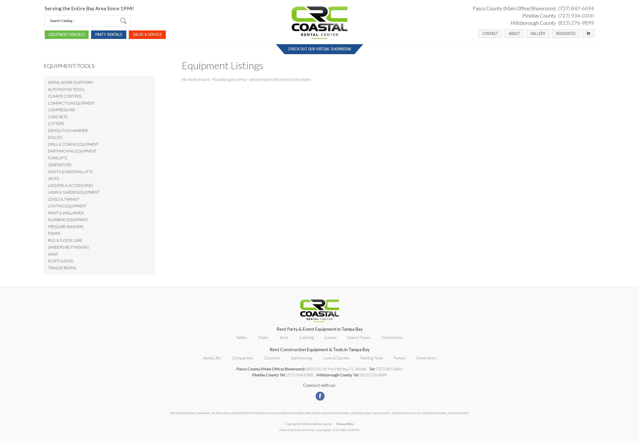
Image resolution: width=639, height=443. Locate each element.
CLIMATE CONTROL (65, 96)
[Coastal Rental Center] (319, 22)
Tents (284, 337)
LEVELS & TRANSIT (63, 199)
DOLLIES (55, 137)
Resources (566, 33)
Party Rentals (108, 34)
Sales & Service (147, 34)
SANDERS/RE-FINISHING (68, 247)
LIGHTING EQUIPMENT (67, 206)
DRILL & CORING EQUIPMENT (73, 144)
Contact (490, 33)
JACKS (53, 178)
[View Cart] (588, 33)
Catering (306, 337)
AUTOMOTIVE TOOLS (66, 89)
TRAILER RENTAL (62, 268)
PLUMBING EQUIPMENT (68, 219)
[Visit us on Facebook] (319, 394)
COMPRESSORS (61, 110)
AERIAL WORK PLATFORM (70, 82)
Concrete (272, 357)
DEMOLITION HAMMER (68, 130)
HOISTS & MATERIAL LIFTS (70, 171)
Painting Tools (371, 357)
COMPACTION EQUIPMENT (71, 103)
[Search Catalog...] (123, 21)
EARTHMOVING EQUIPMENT (72, 151)
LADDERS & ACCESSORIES (70, 185)
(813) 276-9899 (576, 23)
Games (330, 337)
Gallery (537, 33)
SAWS (53, 254)
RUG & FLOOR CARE (65, 240)
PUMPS (54, 233)
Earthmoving (301, 357)
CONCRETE (58, 117)
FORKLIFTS (57, 158)
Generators (426, 357)
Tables (241, 337)
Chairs (263, 337)
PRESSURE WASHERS (66, 226)
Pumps (399, 357)
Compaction (242, 357)
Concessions (392, 337)
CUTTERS (56, 123)
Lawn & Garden (336, 357)
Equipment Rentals (67, 34)
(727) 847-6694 (576, 8)
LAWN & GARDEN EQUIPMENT (73, 192)
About (514, 33)
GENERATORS (59, 164)
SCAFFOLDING (60, 261)
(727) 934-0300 (576, 15)
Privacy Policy (345, 424)
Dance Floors (359, 337)
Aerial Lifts (212, 357)
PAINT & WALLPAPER (66, 213)
